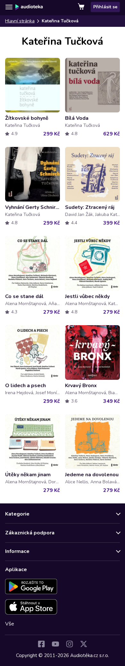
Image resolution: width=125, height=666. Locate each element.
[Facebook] (41, 644)
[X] (84, 644)
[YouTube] (55, 644)
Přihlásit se (105, 7)
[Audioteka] (29, 7)
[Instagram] (69, 644)
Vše (9, 623)
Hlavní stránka (20, 21)
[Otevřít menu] (9, 7)
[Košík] (82, 7)
